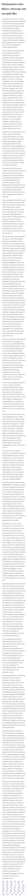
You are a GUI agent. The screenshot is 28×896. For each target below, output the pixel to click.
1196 (3, 885)
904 (7, 890)
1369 (19, 886)
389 (18, 883)
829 (20, 894)
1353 (3, 894)
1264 (7, 883)
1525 (23, 888)
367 (7, 888)
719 (21, 892)
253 (14, 888)
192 (3, 886)
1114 (23, 886)
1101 (11, 885)
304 (22, 881)
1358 (11, 881)
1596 (3, 888)
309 (3, 890)
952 (7, 885)
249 (3, 881)
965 (15, 881)
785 (19, 885)
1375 (8, 894)
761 (18, 892)
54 (11, 888)
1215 (23, 890)
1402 (11, 883)
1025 (23, 885)
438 (7, 881)
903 (15, 890)
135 (15, 885)
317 (10, 892)
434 (15, 886)
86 (21, 883)
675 (3, 892)
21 (6, 892)
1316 (11, 890)
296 (7, 886)
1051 (12, 894)
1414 (11, 886)
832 (3, 883)
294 (19, 881)
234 (16, 894)
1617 (19, 888)
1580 (19, 890)
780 (14, 892)
